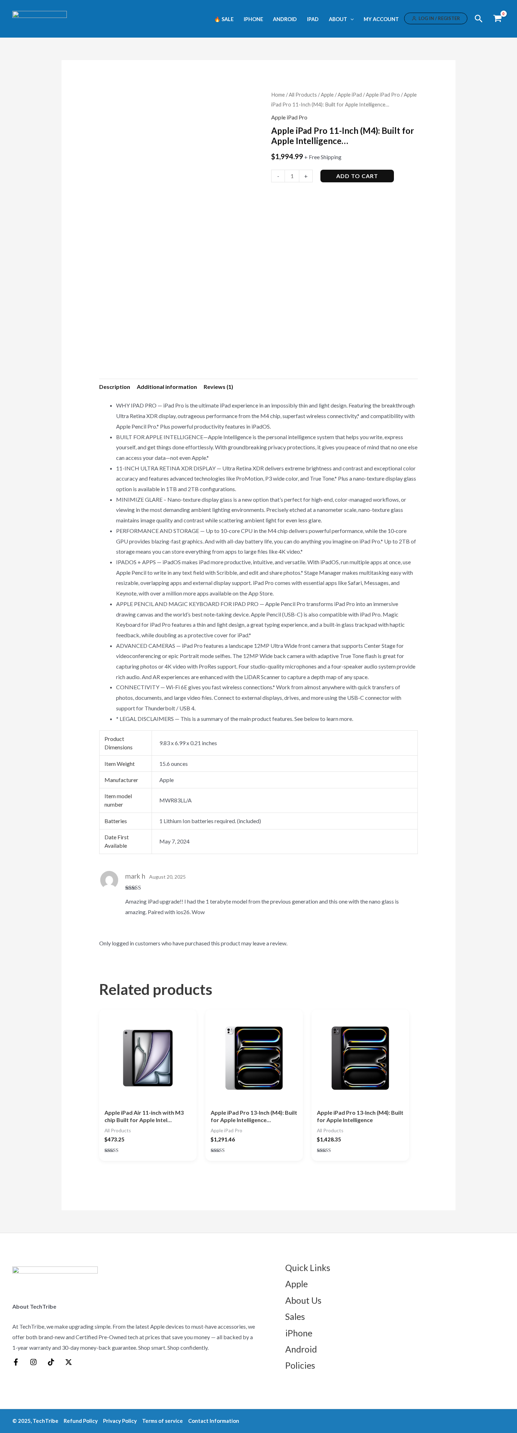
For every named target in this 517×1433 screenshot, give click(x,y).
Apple (327, 94)
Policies (300, 1365)
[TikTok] (51, 1362)
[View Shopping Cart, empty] (497, 19)
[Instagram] (33, 1362)
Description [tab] (114, 386)
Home (278, 94)
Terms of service (162, 1421)
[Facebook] (15, 1362)
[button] (350, 19)
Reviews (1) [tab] (218, 386)
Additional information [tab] (167, 386)
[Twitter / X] (68, 1362)
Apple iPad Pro (383, 94)
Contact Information (213, 1421)
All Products (303, 94)
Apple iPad (350, 94)
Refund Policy (81, 1421)
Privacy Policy (120, 1421)
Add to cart (357, 175)
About (338, 19)
